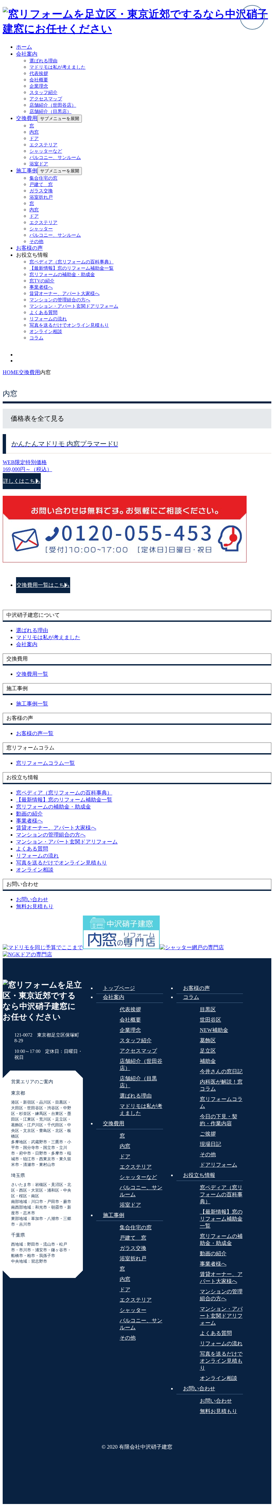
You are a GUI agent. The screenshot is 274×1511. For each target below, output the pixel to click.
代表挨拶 (38, 73)
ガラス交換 (41, 190)
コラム (36, 337)
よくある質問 (43, 312)
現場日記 (210, 1144)
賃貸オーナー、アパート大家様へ (64, 293)
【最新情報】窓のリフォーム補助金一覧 (71, 268)
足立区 (208, 1051)
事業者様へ (41, 287)
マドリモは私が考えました (57, 67)
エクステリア (43, 144)
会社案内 (26, 54)
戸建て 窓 (41, 184)
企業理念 (38, 86)
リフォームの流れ (48, 318)
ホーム (24, 47)
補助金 (208, 1061)
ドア (34, 138)
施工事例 (26, 170)
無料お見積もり (218, 1411)
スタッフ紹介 (43, 92)
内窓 (34, 132)
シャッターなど (45, 151)
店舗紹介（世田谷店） (52, 105)
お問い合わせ (199, 1388)
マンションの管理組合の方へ (59, 299)
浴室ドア (38, 163)
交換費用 (26, 118)
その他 (36, 241)
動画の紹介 (213, 1253)
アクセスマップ (45, 98)
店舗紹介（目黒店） (50, 111)
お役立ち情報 (199, 1175)
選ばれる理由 (43, 60)
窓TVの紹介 (41, 280)
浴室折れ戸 (41, 197)
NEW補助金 (214, 1030)
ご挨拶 (208, 1134)
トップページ (119, 988)
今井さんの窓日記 (221, 1071)
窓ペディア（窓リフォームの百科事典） (71, 261)
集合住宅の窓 (43, 178)
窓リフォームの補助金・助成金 (62, 274)
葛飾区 (208, 1040)
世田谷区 (210, 1020)
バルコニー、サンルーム (55, 157)
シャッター (41, 228)
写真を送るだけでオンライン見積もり (69, 325)
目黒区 (208, 1009)
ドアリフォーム (218, 1165)
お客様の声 (29, 248)
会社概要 (38, 79)
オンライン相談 (45, 331)
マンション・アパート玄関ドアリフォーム (73, 306)
